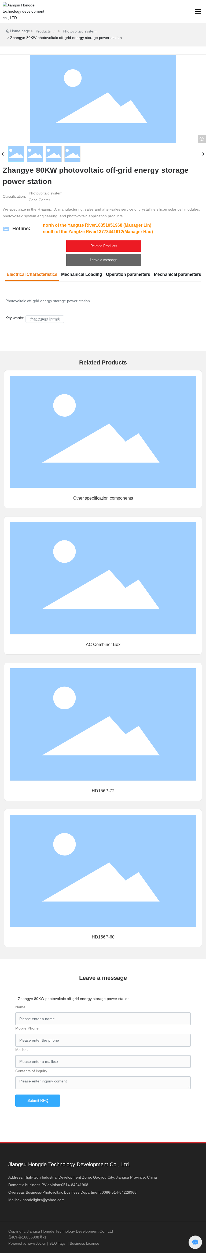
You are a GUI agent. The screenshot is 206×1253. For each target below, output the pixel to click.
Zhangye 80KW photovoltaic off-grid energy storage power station (74, 998)
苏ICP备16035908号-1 (27, 1237)
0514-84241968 (74, 1185)
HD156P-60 (103, 937)
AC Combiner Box (103, 644)
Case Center (39, 200)
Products (43, 31)
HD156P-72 (103, 791)
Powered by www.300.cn (27, 1243)
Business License (84, 1243)
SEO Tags (57, 1243)
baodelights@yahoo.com (44, 1200)
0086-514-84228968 (119, 1192)
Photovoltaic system (80, 31)
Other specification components (103, 498)
